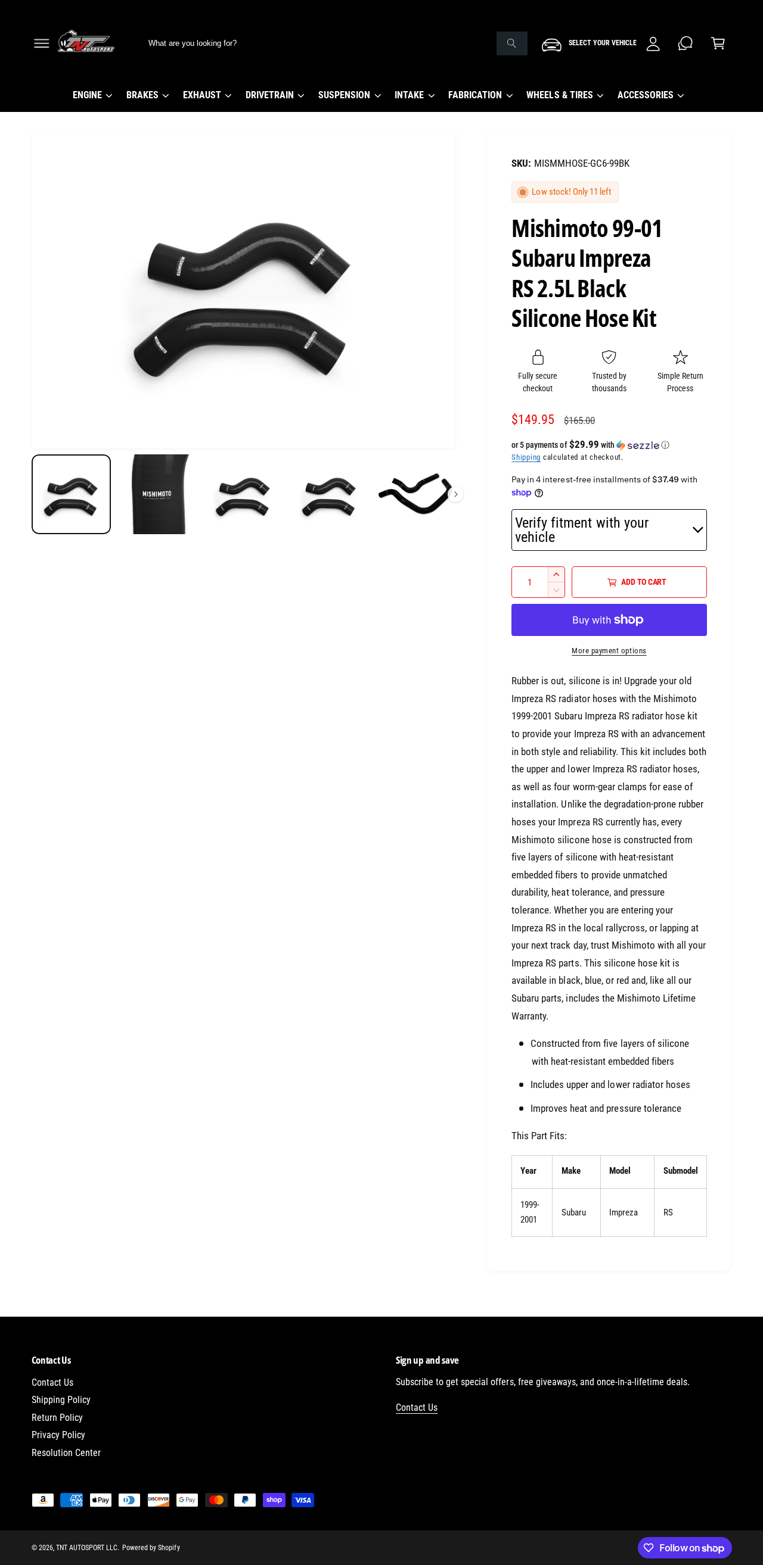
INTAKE (409, 95)
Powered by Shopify (150, 1548)
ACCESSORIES (646, 95)
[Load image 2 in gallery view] (157, 494)
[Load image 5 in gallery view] (415, 494)
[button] (41, 43)
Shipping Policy (61, 1399)
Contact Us (52, 1382)
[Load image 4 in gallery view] (330, 494)
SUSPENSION (344, 95)
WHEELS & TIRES (559, 95)
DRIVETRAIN (270, 95)
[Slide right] (455, 494)
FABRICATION (475, 95)
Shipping (526, 457)
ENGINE (87, 95)
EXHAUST (202, 95)
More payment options (609, 650)
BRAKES (142, 95)
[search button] (512, 43)
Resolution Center (66, 1452)
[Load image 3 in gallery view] (243, 494)
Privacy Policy (58, 1435)
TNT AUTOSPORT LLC (86, 1548)
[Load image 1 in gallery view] (71, 494)
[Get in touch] (685, 43)
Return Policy (57, 1417)
